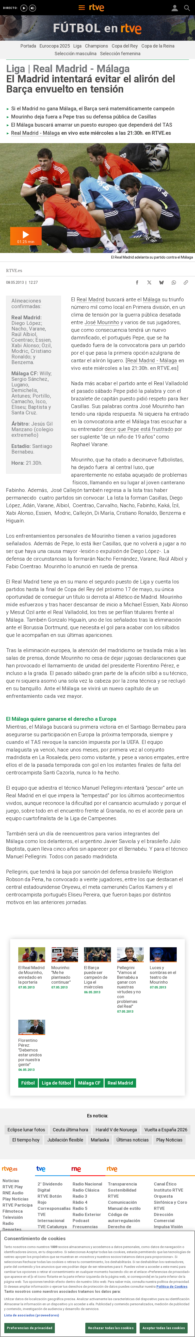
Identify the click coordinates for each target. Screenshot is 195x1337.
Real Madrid (91, 299)
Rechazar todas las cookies (110, 1328)
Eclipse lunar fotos (26, 1129)
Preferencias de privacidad (29, 1328)
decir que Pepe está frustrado (139, 429)
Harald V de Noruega (116, 1129)
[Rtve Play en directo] (24, 8)
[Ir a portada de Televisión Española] (52, 1170)
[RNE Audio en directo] (32, 8)
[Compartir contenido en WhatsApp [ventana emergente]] (174, 281)
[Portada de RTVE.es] (96, 8)
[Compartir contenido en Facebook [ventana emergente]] (137, 281)
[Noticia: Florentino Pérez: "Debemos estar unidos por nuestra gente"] (31, 1047)
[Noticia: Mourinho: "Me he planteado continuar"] (64, 970)
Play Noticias (169, 1140)
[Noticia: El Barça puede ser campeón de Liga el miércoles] (97, 972)
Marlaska (100, 1140)
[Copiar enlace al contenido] (186, 281)
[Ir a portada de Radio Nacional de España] (87, 1170)
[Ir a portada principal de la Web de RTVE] (17, 1168)
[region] (97, 1283)
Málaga (151, 299)
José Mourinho (102, 322)
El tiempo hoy (26, 1140)
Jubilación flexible (65, 1140)
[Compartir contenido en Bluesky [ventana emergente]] (161, 281)
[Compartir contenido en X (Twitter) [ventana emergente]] (149, 281)
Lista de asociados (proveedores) (31, 1315)
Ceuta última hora (70, 1129)
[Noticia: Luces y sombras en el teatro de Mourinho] (163, 970)
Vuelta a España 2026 (165, 1129)
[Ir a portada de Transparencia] (150, 1170)
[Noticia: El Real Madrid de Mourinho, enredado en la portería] (31, 970)
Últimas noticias (133, 1140)
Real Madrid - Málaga (35, 133)
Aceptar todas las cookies (163, 1328)
